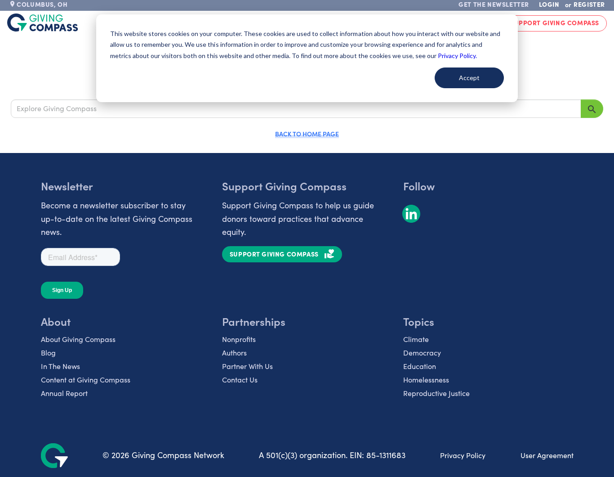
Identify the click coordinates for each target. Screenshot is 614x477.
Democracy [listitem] (422, 352)
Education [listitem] (419, 366)
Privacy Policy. (457, 55)
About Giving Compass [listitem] (78, 339)
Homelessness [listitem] (426, 379)
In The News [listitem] (60, 366)
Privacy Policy (462, 455)
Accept (469, 77)
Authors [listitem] (234, 352)
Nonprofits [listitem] (239, 339)
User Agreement (547, 455)
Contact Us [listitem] (240, 379)
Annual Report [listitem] (64, 393)
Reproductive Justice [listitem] (436, 393)
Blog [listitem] (48, 352)
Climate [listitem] (416, 339)
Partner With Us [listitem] (247, 366)
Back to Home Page (307, 133)
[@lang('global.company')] (42, 23)
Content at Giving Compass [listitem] (85, 379)
